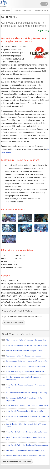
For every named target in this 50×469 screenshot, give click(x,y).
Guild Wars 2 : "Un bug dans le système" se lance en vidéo (23, 386)
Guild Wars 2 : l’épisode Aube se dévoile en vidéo (22, 411)
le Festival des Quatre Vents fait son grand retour (21, 350)
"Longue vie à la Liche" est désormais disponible (21, 356)
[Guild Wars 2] (39, 52)
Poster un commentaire (13, 323)
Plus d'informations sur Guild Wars (17, 462)
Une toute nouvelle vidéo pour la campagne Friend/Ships (24, 393)
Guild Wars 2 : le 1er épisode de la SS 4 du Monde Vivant (24, 406)
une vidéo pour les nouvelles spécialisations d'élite (22, 450)
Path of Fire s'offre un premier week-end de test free (23, 456)
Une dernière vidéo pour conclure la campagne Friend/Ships (21, 378)
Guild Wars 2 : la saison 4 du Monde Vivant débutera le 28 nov (25, 417)
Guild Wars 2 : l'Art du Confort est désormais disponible (24, 366)
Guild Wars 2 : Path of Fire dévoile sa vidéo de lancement (24, 432)
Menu (44, 4)
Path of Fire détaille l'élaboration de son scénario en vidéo (23, 438)
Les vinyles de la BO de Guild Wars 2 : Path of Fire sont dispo (23, 425)
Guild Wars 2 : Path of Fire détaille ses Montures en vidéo (24, 445)
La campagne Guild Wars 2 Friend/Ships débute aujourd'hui (21, 399)
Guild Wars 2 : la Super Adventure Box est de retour (22, 372)
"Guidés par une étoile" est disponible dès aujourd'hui (23, 340)
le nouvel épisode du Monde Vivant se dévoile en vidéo (24, 361)
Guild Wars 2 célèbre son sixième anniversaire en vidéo (24, 345)
